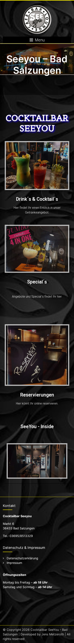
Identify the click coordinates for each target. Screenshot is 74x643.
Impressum (14, 563)
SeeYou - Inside (37, 426)
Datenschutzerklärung (22, 558)
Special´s (37, 282)
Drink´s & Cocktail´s (37, 199)
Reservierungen (37, 395)
